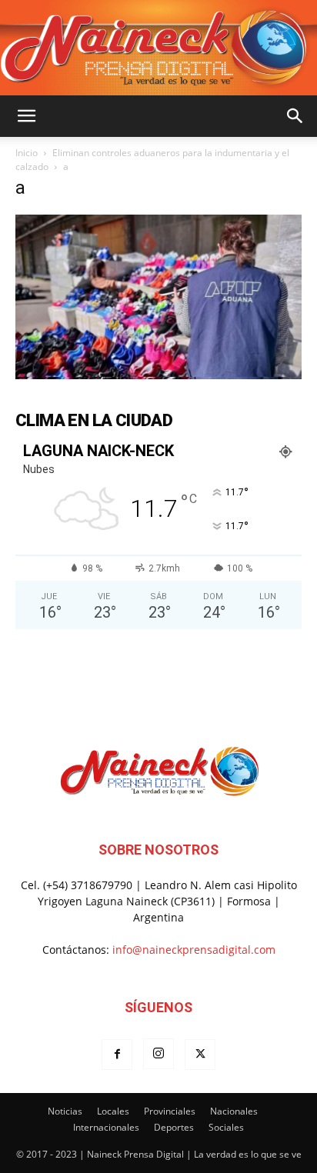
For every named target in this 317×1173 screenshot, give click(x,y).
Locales (113, 1111)
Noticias (65, 1111)
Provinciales (169, 1111)
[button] (26, 116)
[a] (158, 375)
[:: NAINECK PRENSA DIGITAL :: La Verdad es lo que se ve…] (158, 47)
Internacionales (106, 1127)
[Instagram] (158, 1053)
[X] (200, 1054)
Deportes (174, 1127)
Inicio (26, 152)
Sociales (226, 1127)
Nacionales (234, 1111)
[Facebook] (117, 1054)
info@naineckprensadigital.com (193, 949)
